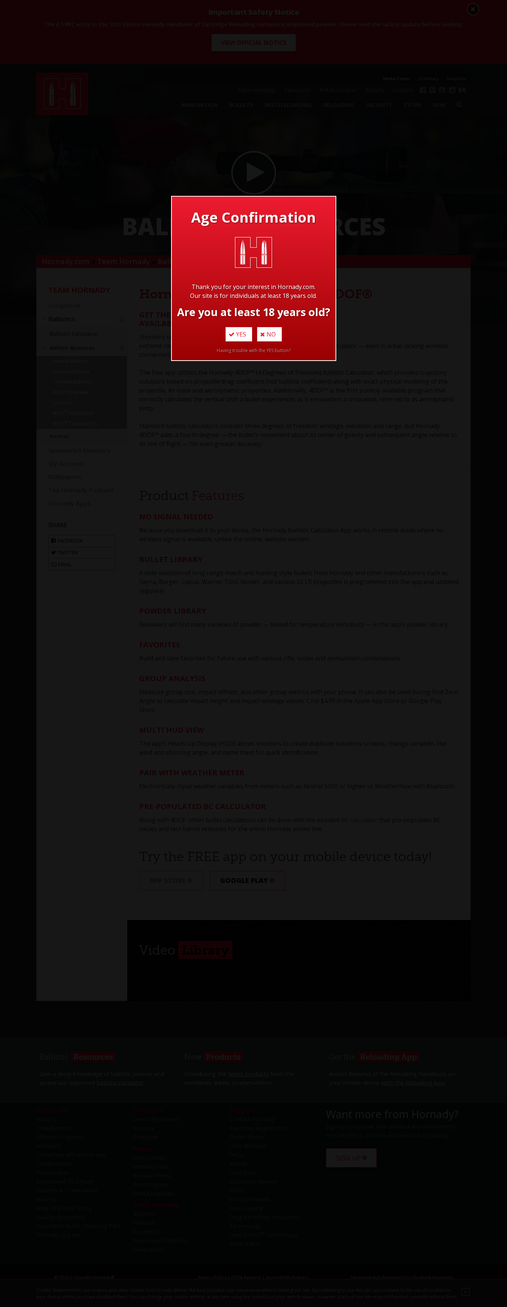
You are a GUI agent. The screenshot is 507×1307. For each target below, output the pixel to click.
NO (270, 334)
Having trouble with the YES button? (254, 350)
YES (240, 334)
